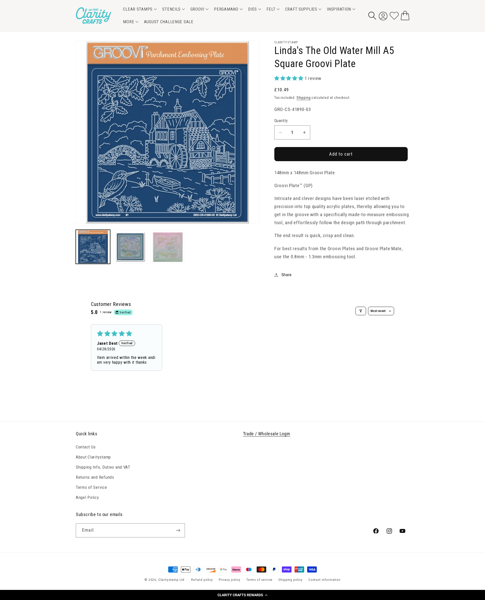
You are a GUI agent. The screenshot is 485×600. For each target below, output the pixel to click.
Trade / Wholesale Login (266, 433)
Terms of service (259, 580)
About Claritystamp (93, 456)
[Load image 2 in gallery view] (130, 247)
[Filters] (360, 311)
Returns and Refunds (95, 476)
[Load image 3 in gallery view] (167, 247)
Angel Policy (87, 497)
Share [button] (286, 274)
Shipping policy (290, 580)
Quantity (281, 121)
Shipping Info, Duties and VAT (103, 466)
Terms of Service (91, 487)
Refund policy (202, 580)
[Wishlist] (394, 15)
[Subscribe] (178, 530)
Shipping (304, 98)
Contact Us (86, 446)
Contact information (324, 580)
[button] (242, 595)
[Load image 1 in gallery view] (93, 247)
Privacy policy (229, 580)
